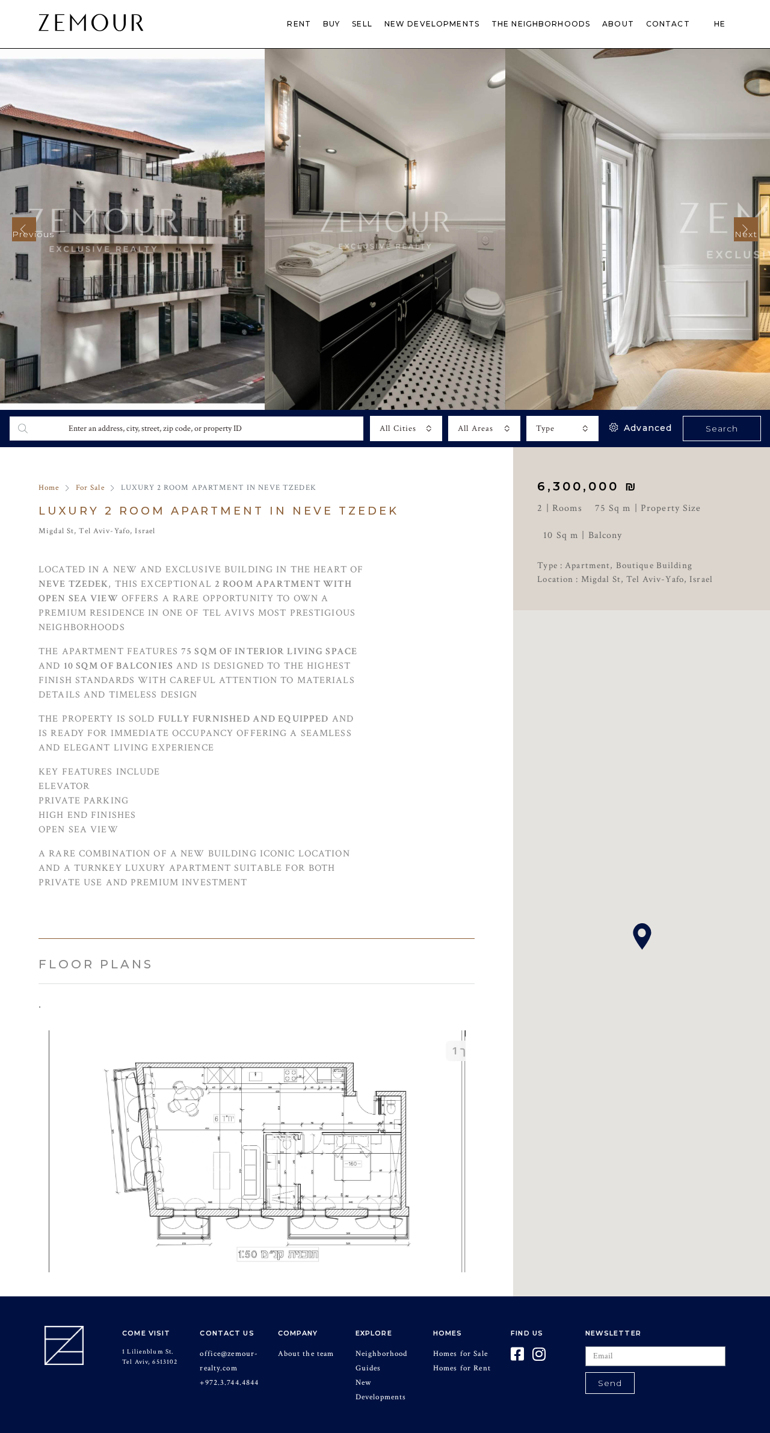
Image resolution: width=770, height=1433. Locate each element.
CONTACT (668, 23)
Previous (24, 234)
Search (722, 428)
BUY (331, 23)
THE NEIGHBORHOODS (540, 23)
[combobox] (406, 428)
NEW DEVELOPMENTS (431, 23)
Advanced (646, 427)
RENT (299, 23)
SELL (362, 23)
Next (746, 234)
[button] (642, 936)
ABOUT (618, 23)
